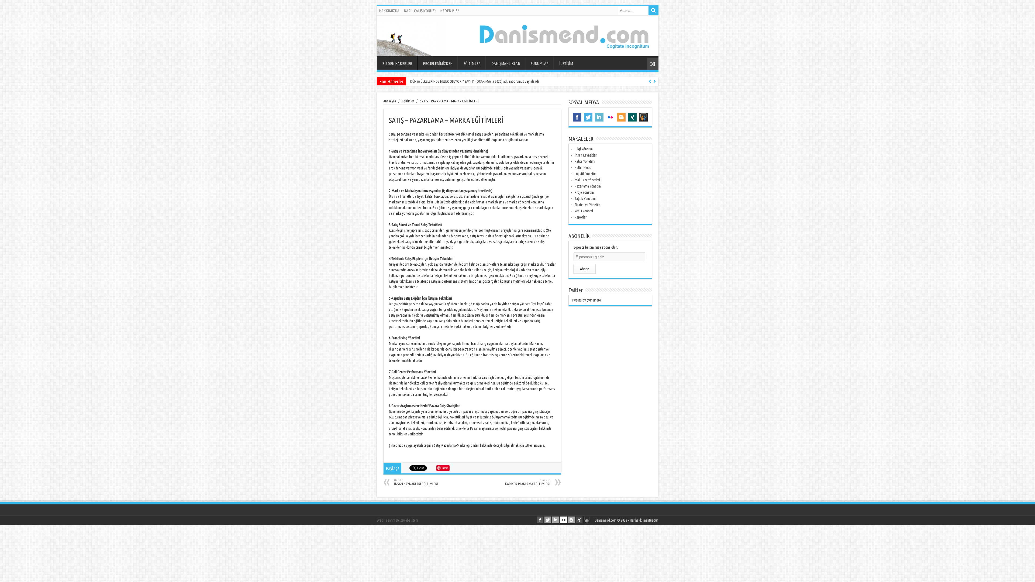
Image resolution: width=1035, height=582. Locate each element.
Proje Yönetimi (585, 192)
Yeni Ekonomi (584, 211)
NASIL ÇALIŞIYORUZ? (420, 10)
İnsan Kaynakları (586, 155)
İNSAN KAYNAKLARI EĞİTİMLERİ (416, 482)
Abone (584, 269)
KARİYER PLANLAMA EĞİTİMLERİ (527, 482)
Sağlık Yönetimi (585, 198)
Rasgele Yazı (652, 64)
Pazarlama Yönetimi (588, 186)
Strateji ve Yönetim (587, 205)
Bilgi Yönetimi (584, 149)
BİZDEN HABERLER (397, 63)
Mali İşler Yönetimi (587, 180)
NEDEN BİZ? (449, 10)
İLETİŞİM (566, 63)
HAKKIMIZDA (389, 10)
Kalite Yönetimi (585, 161)
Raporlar (580, 217)
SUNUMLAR (539, 63)
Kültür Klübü (583, 167)
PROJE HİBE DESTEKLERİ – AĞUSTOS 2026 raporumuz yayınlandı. (454, 81)
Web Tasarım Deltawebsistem (397, 520)
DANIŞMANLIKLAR (505, 63)
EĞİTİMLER (472, 63)
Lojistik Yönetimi (586, 174)
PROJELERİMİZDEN (438, 63)
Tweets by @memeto (586, 300)
